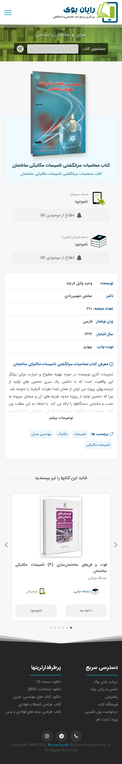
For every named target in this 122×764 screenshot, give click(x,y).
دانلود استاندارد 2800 (44, 689)
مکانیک (63, 434)
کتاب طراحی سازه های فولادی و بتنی (33, 712)
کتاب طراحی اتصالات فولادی (39, 704)
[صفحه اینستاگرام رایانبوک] (47, 736)
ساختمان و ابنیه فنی (53, 35)
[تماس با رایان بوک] (76, 736)
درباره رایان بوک (106, 682)
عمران (82, 35)
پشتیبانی (111, 697)
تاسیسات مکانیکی (98, 445)
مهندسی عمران (41, 434)
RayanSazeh (58, 745)
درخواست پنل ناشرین (101, 712)
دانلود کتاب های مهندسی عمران (37, 697)
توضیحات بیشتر (61, 418)
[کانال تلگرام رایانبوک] (61, 736)
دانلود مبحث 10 (48, 682)
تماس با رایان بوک (104, 689)
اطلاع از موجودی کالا (57, 215)
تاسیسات (80, 434)
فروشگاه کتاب (107, 704)
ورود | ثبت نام (107, 719)
